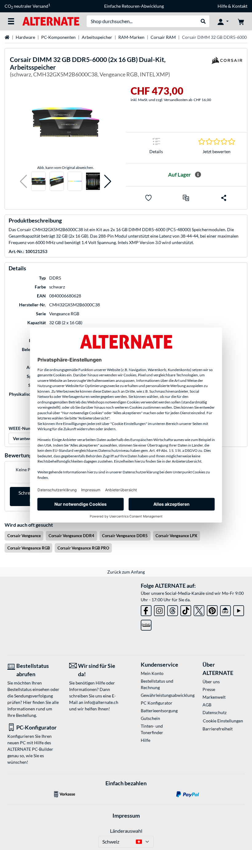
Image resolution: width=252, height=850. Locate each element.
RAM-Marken (131, 37)
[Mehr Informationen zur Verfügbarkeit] (198, 174)
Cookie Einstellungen (223, 720)
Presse (209, 689)
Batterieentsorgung (159, 710)
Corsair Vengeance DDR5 (125, 535)
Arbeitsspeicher (97, 37)
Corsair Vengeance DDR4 (71, 535)
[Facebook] (146, 609)
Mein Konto (152, 673)
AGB (207, 704)
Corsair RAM (163, 37)
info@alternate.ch (101, 702)
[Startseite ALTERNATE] (50, 21)
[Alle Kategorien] (11, 21)
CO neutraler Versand (27, 6)
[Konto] (223, 21)
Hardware (25, 37)
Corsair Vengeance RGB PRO (83, 548)
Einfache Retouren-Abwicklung (134, 6)
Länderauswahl (126, 831)
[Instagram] (159, 609)
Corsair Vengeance (24, 535)
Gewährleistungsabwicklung (162, 695)
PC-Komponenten (58, 37)
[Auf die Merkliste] (148, 197)
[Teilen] (224, 197)
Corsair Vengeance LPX (176, 535)
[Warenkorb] (240, 21)
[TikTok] (185, 609)
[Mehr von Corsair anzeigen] (226, 68)
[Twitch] (146, 624)
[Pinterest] (212, 609)
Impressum (126, 815)
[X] (199, 609)
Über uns (211, 681)
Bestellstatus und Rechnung (157, 684)
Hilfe (222, 6)
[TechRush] (225, 609)
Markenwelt (214, 697)
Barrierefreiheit (218, 728)
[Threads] (172, 609)
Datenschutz (214, 712)
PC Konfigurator (156, 702)
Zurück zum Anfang (126, 571)
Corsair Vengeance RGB (28, 548)
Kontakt (239, 6)
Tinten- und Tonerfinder (152, 729)
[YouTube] (238, 609)
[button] (23, 181)
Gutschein (150, 718)
